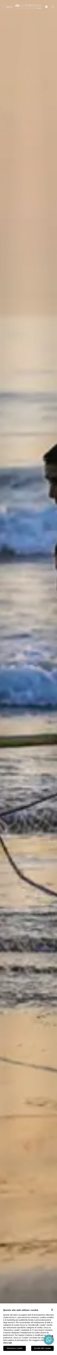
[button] (49, 1340)
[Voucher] (46, 7)
